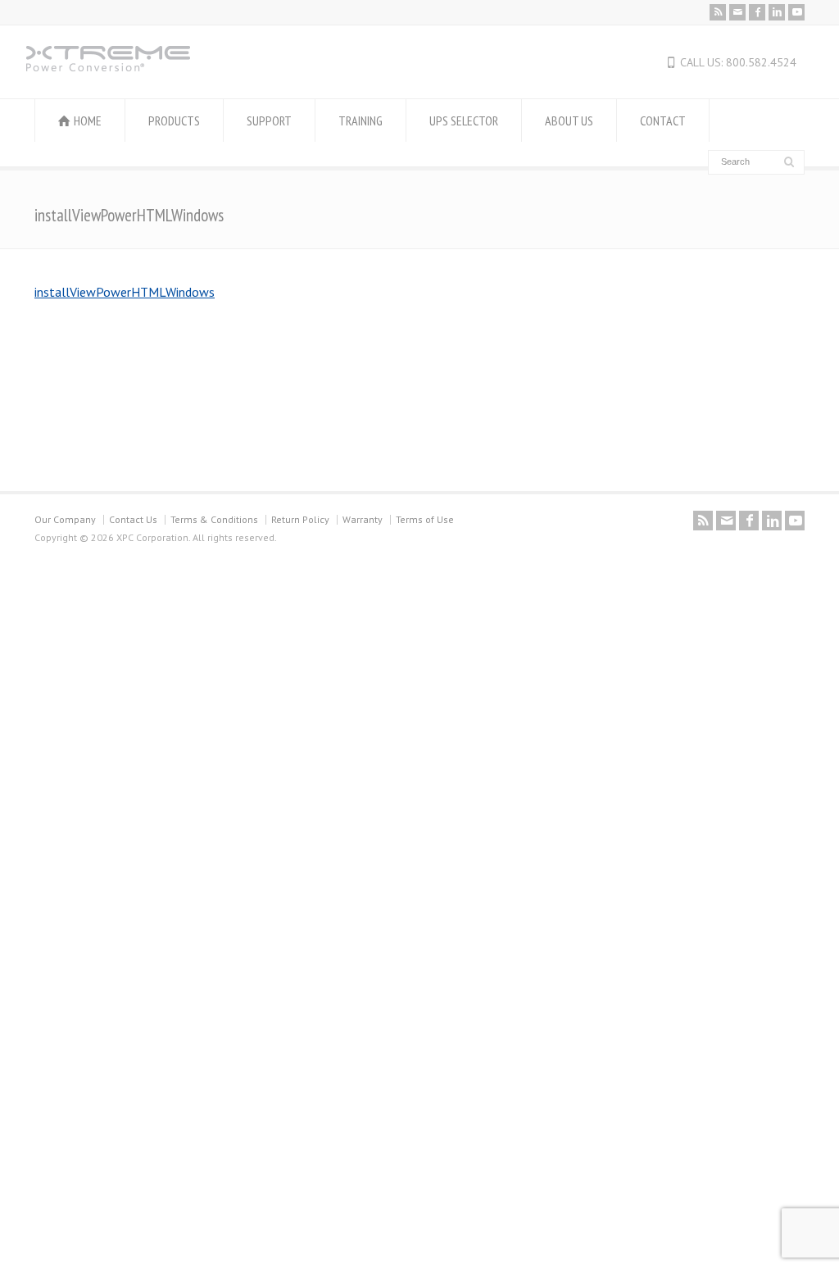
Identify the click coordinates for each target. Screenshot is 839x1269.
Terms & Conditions (214, 519)
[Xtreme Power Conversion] (108, 66)
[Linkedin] (777, 12)
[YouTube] (796, 12)
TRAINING (360, 120)
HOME (88, 120)
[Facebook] (757, 12)
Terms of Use (425, 519)
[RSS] (718, 12)
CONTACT (663, 120)
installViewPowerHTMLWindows (124, 292)
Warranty (362, 519)
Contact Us (133, 519)
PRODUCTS (174, 120)
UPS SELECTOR (463, 120)
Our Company (65, 519)
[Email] (737, 12)
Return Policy (300, 519)
